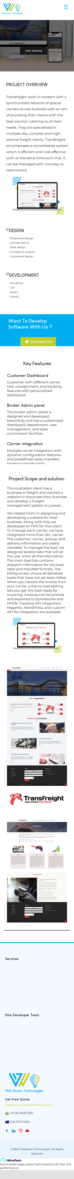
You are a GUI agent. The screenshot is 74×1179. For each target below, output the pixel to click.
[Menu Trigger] (66, 7)
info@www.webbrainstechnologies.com (29, 1104)
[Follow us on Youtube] (27, 1132)
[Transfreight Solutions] (37, 668)
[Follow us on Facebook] (7, 1132)
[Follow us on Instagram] (20, 1132)
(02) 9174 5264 (20, 1121)
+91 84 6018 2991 (21, 1113)
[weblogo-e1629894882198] (24, 1074)
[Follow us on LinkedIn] (13, 1132)
